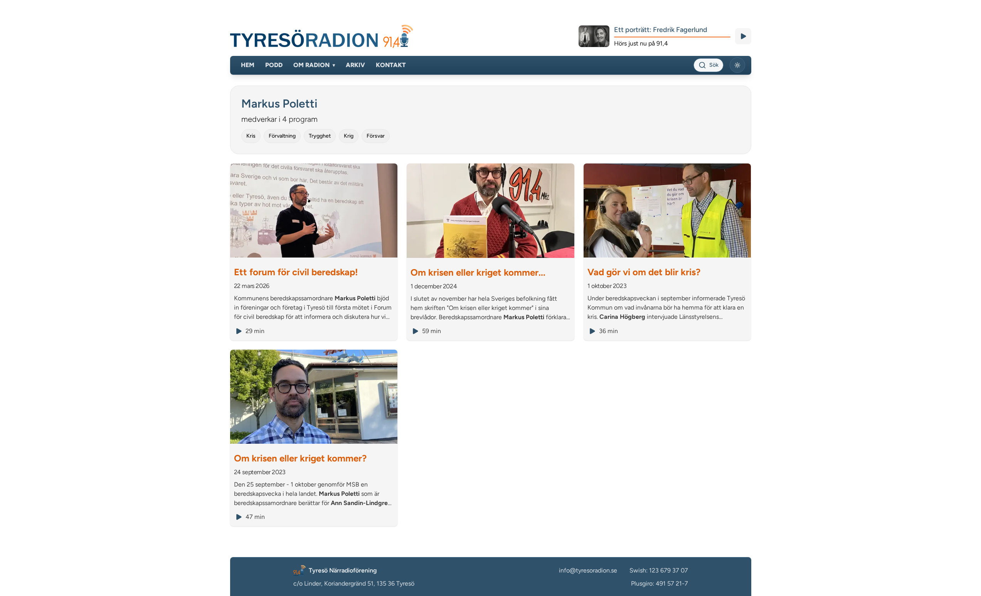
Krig (348, 136)
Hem (247, 65)
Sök (714, 65)
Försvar (376, 136)
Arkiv (355, 65)
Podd (274, 65)
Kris (251, 136)
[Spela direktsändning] (743, 36)
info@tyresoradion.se (588, 570)
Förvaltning (282, 136)
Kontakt (391, 65)
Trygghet (320, 136)
